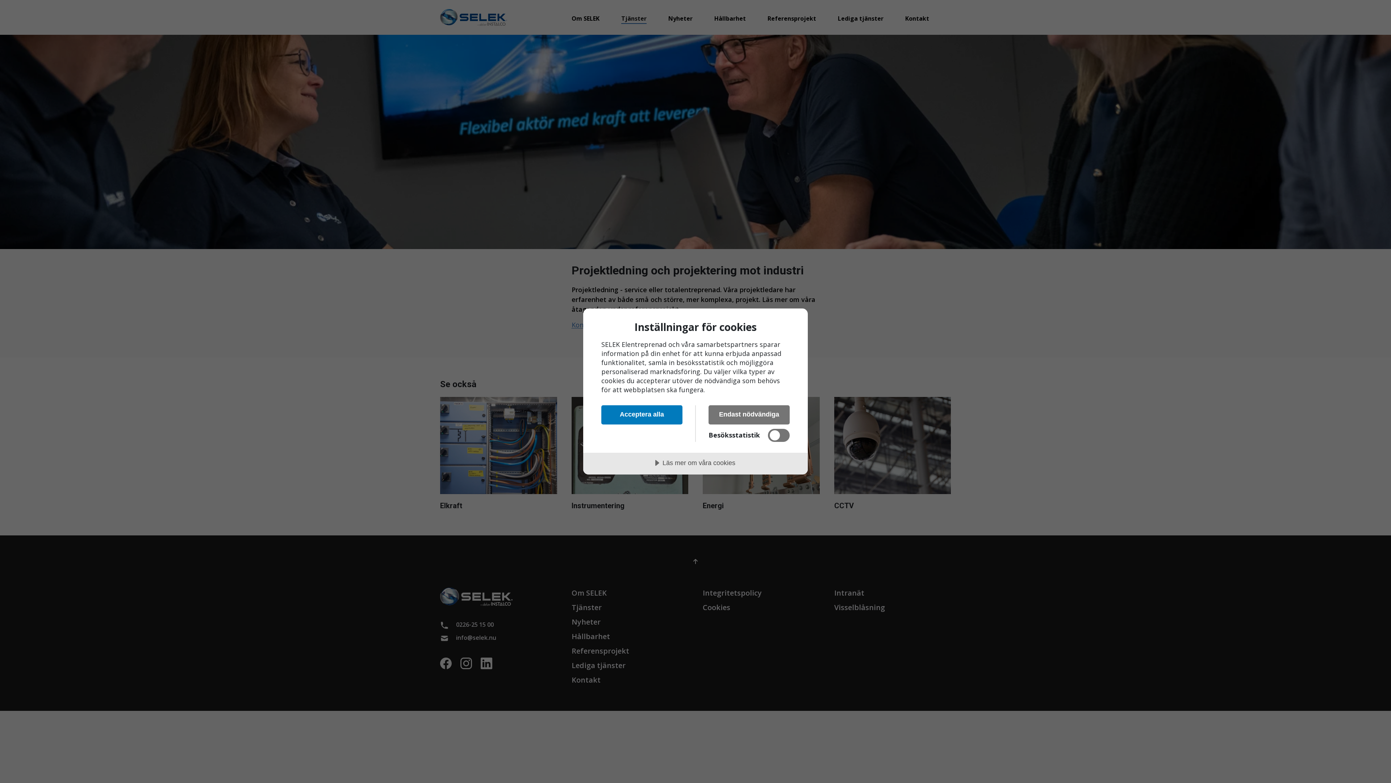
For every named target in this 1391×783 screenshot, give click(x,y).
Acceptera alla (642, 414)
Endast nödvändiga (749, 414)
